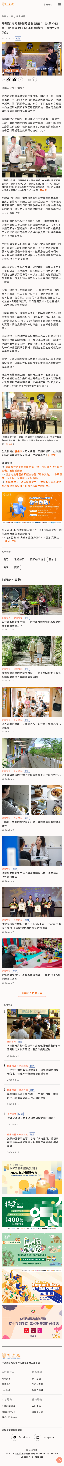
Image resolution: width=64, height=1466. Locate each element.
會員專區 (48, 4)
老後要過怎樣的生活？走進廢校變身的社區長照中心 (31, 775)
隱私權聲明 (32, 1450)
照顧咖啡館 (36, 559)
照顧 (16, 567)
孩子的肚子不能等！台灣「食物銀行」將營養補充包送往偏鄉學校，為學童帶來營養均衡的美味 (33, 1142)
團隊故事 (6, 1378)
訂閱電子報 (37, 1411)
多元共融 (18, 719)
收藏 (29, 80)
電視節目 (19, 559)
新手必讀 (36, 1378)
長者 (51, 559)
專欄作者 (6, 1384)
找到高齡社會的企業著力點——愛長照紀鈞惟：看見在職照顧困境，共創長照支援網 (31, 674)
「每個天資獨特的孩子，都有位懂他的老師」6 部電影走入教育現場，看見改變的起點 (33, 1047)
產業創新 (18, 919)
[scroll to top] (59, 1460)
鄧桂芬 (43, 190)
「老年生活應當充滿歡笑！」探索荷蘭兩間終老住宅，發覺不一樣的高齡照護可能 (33, 1071)
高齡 (6, 567)
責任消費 (11, 1114)
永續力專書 (37, 1389)
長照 (6, 559)
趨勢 (27, 919)
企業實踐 (18, 668)
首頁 (4, 16)
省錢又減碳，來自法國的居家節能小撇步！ (31, 1118)
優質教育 (11, 1041)
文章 (11, 16)
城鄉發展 (6, 617)
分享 (3, 80)
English (6, 1389)
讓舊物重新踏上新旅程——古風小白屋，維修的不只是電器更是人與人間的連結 (32, 1096)
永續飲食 (23, 1134)
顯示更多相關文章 (32, 992)
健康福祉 (20, 16)
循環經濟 (23, 1089)
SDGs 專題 (37, 1384)
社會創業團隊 (8, 1406)
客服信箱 (36, 1406)
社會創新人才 (8, 1411)
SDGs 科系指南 (9, 1417)
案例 (18, 38)
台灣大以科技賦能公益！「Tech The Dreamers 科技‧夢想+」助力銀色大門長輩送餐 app (32, 925)
